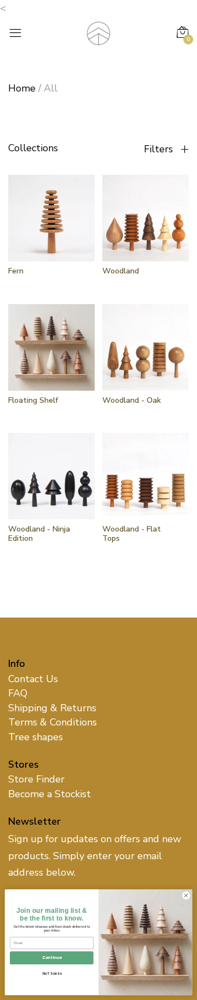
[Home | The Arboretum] (98, 32)
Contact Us (33, 678)
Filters (160, 149)
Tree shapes (35, 737)
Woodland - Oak (131, 400)
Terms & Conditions (52, 722)
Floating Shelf (33, 400)
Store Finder (36, 779)
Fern (16, 271)
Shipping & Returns (52, 708)
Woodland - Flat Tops (131, 534)
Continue (51, 958)
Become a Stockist (49, 794)
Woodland (120, 271)
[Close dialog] (186, 896)
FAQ (17, 693)
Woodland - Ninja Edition (39, 534)
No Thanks (52, 973)
